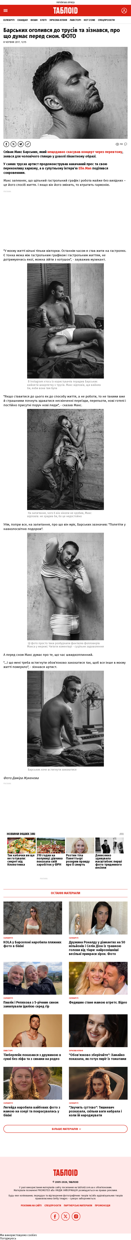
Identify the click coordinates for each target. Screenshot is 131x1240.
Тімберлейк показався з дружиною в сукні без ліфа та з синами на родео (32, 1057)
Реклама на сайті (31, 1205)
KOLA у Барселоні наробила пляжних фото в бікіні (32, 944)
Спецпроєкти (106, 20)
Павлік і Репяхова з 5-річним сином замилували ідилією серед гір (31, 1004)
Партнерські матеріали (78, 1205)
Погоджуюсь (8, 1238)
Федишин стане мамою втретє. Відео (98, 1002)
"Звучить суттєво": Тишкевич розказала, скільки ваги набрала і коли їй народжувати (95, 1111)
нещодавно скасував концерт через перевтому (84, 152)
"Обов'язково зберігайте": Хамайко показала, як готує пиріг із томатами (97, 1057)
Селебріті (8, 20)
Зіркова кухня (58, 20)
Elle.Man (85, 168)
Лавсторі (75, 20)
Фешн (34, 20)
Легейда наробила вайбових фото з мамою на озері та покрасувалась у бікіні (31, 1111)
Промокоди (102, 1205)
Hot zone (89, 20)
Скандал (22, 20)
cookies (32, 1235)
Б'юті (43, 20)
